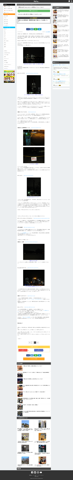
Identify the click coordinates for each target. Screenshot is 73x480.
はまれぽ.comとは (7, 52)
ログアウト (6, 68)
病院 (5, 42)
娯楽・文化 (6, 19)
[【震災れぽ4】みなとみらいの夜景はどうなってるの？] (39, 29)
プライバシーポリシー (7, 64)
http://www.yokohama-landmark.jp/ (32, 73)
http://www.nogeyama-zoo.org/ (29, 227)
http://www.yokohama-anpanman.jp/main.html (41, 218)
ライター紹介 (6, 54)
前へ (30, 342)
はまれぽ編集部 (48, 31)
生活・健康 (6, 23)
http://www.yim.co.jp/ (31, 295)
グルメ (5, 17)
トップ (18, 4)
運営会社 (5, 60)
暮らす (5, 38)
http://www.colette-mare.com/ (30, 307)
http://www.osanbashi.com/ (36, 127)
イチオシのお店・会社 (9, 10)
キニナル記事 (8, 6)
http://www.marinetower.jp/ (28, 175)
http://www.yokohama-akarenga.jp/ (31, 241)
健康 (5, 46)
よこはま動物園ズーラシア (25, 232)
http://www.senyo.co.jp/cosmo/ (33, 267)
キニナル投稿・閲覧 (9, 8)
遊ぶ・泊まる (6, 40)
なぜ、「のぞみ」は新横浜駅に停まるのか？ (59, 81)
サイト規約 (6, 62)
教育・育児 (6, 21)
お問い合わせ (6, 66)
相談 (5, 44)
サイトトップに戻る (10, 4)
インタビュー (6, 25)
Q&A (5, 56)
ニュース (7, 12)
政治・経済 (6, 15)
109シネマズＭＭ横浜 (26, 317)
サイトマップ (6, 58)
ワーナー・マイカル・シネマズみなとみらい (34, 299)
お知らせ (5, 50)
